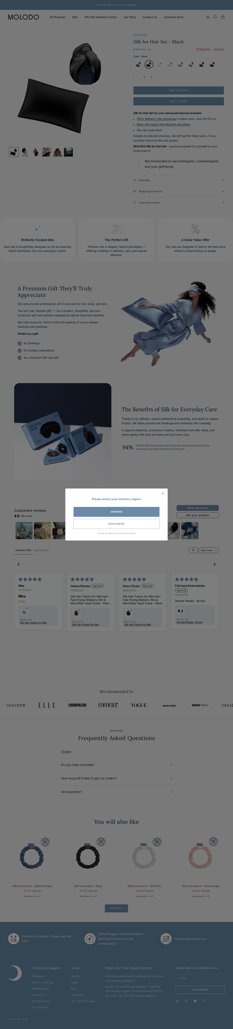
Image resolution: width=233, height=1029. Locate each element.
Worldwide (116, 523)
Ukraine (117, 511)
